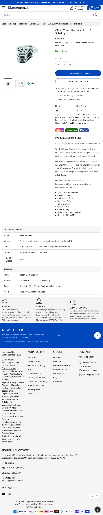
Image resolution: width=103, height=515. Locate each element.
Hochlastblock (89, 120)
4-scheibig (92, 114)
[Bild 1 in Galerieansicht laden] (8, 83)
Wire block (83, 123)
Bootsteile (23, 24)
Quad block (60, 123)
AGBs (30, 369)
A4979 (58, 117)
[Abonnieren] (97, 335)
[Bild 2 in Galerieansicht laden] (20, 83)
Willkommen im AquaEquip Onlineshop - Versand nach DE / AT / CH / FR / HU (51, 2)
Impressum (32, 357)
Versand (73, 42)
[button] (4, 7)
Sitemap (31, 394)
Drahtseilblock (61, 120)
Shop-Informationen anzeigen (70, 99)
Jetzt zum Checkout (78, 81)
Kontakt (56, 357)
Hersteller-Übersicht (62, 365)
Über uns (57, 361)
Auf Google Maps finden (12, 480)
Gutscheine (58, 381)
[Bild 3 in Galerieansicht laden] (31, 83)
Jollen (21, 371)
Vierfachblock (72, 123)
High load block (75, 120)
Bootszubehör (8, 371)
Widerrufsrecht (34, 373)
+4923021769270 (90, 370)
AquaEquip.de (27, 501)
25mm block (81, 114)
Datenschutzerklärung (37, 381)
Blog (55, 377)
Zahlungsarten (34, 361)
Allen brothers (68, 117)
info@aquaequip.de (91, 374)
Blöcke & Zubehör (38, 24)
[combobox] (51, 15)
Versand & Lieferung (36, 365)
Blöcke (96, 117)
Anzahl (58, 58)
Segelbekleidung (9, 24)
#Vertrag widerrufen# (37, 377)
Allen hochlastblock (83, 117)
